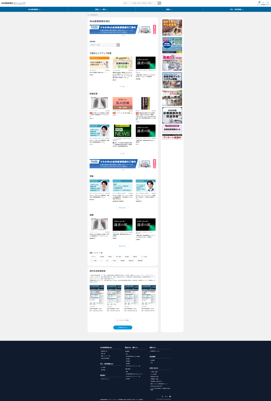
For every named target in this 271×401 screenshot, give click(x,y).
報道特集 (122, 260)
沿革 (152, 362)
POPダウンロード (105, 379)
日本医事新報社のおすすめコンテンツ (134, 374)
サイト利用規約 (139, 399)
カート (258, 3)
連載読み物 (131, 260)
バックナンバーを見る (124, 320)
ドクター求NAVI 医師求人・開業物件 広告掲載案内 (160, 389)
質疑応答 (135, 256)
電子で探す (127, 369)
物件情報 (103, 370)
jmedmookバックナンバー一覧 (133, 366)
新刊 (127, 354)
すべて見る (122, 86)
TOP (88, 14)
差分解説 (127, 256)
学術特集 (102, 256)
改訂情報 (128, 361)
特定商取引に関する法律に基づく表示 (126, 399)
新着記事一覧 (104, 351)
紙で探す (127, 351)
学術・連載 (118, 256)
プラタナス (93, 256)
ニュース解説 (94, 260)
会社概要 (153, 360)
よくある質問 (154, 374)
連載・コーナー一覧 (105, 356)
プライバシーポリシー (113, 399)
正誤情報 (128, 363)
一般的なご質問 (154, 371)
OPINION (114, 260)
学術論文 (110, 256)
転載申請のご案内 (155, 376)
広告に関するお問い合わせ (156, 386)
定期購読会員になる (122, 327)
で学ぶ (169, 9)
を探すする (101, 9)
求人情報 (103, 367)
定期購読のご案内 (155, 379)
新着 (127, 371)
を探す (237, 9)
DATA (107, 260)
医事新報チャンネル (155, 351)
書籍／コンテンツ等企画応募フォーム (159, 383)
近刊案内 (128, 358)
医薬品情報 (140, 260)
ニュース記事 (144, 256)
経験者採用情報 (103, 399)
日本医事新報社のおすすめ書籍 (133, 356)
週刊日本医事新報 (105, 358)
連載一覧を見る (122, 246)
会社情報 (152, 357)
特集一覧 (103, 353)
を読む (34, 9)
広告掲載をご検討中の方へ (156, 381)
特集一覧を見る (122, 207)
